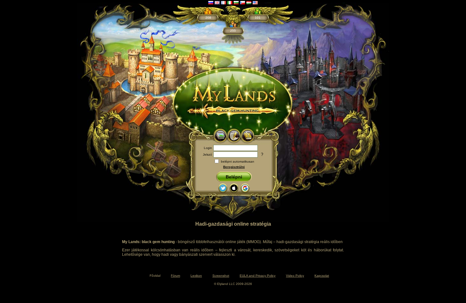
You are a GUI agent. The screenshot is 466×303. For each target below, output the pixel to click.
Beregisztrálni (234, 167)
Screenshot (220, 275)
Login (208, 148)
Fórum (175, 275)
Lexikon (196, 275)
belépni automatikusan (237, 161)
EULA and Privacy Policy (257, 275)
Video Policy (295, 275)
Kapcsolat (321, 275)
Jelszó (207, 154)
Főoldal (155, 275)
